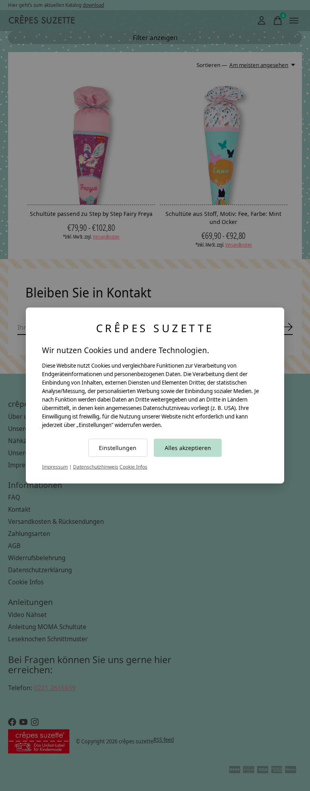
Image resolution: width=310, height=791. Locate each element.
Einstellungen (117, 448)
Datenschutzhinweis (95, 466)
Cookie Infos (133, 466)
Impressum (55, 466)
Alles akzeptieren (188, 448)
